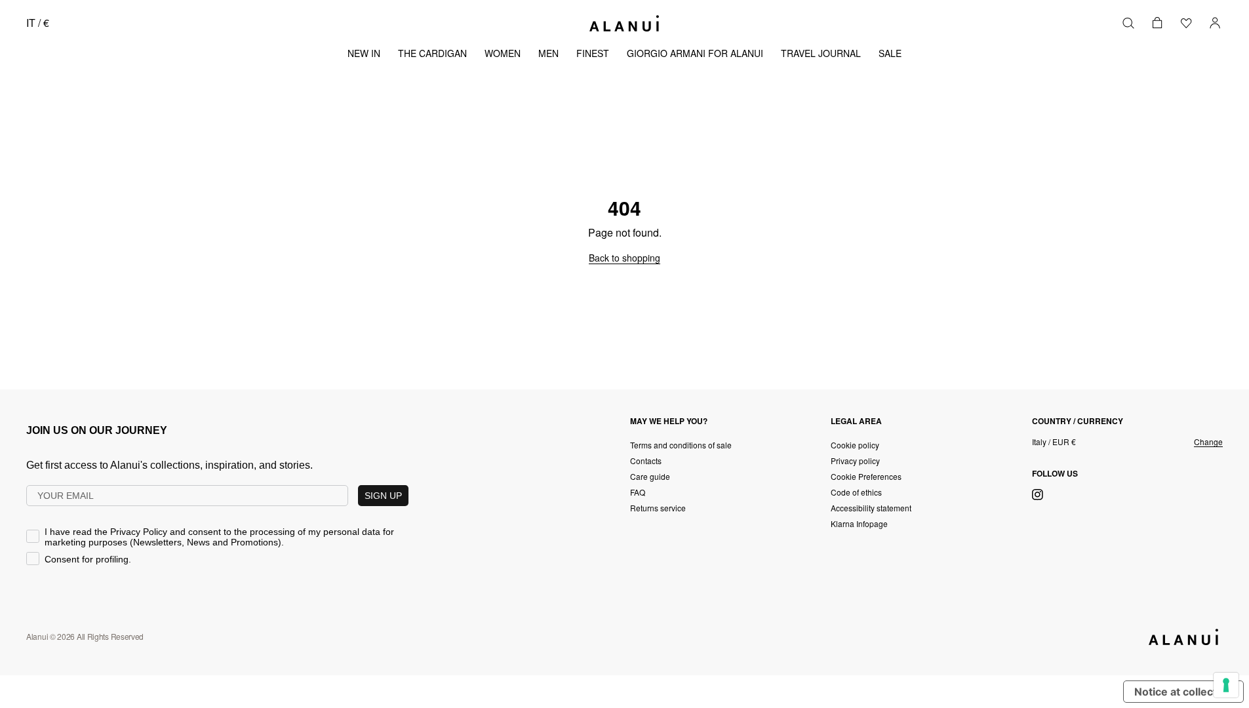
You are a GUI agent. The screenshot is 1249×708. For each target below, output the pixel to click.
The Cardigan (432, 53)
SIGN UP (383, 495)
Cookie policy (855, 444)
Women (503, 53)
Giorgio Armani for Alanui (695, 53)
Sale (890, 53)
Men (548, 53)
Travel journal (821, 53)
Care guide (650, 476)
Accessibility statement (871, 507)
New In (363, 53)
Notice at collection (1183, 691)
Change (1208, 442)
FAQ (637, 492)
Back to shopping (624, 257)
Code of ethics (856, 492)
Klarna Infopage (859, 523)
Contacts (646, 460)
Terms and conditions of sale (681, 444)
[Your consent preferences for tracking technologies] (1226, 685)
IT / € (37, 22)
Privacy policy (855, 460)
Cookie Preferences (866, 476)
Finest (592, 53)
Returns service (658, 507)
